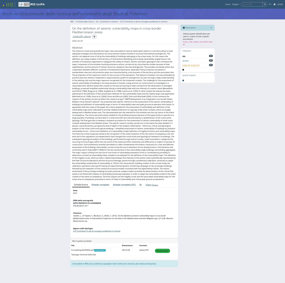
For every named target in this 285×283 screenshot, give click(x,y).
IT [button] (270, 4)
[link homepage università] (32, 4)
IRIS (72, 21)
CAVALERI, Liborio (82, 36)
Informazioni (190, 28)
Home (227, 4)
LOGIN (280, 4)
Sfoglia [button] (235, 4)
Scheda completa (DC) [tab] (124, 184)
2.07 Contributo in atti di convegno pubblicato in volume (143, 21)
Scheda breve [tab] (81, 184)
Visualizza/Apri (162, 251)
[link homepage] (8, 4)
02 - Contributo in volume (107, 21)
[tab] (141, 184)
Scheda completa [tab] (100, 184)
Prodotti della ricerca (85, 21)
